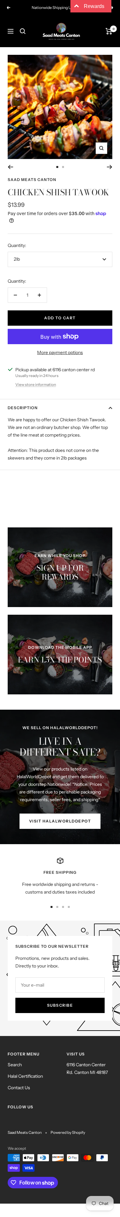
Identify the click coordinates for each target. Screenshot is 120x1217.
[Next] (109, 167)
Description (23, 407)
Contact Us (19, 1087)
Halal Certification (25, 1076)
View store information (35, 384)
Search (15, 1065)
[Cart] (109, 31)
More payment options (60, 352)
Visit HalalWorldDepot (60, 821)
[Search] (23, 31)
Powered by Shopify (68, 1132)
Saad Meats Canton (32, 179)
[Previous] (10, 167)
